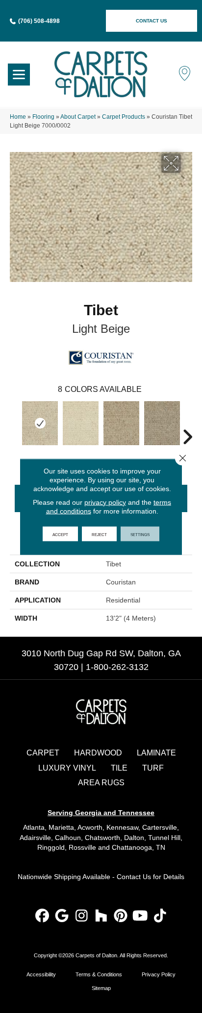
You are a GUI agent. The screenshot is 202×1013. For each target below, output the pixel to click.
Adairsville (35, 837)
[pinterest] (120, 916)
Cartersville (159, 827)
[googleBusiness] (62, 916)
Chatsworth (102, 837)
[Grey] (162, 423)
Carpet (42, 753)
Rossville (82, 847)
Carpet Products (123, 116)
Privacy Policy (159, 974)
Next (187, 422)
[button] (151, 21)
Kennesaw (122, 827)
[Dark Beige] (121, 423)
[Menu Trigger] (19, 75)
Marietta (61, 827)
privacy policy (105, 502)
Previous (14, 422)
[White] (80, 423)
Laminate (156, 753)
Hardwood (98, 753)
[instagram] (81, 916)
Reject (99, 533)
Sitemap (101, 988)
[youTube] (140, 916)
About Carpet (78, 116)
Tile (119, 768)
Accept (60, 533)
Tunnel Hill (164, 837)
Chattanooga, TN (138, 847)
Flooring (43, 116)
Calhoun (68, 837)
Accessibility (41, 974)
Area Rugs (101, 782)
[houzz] (101, 916)
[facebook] (42, 916)
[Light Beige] (40, 423)
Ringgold (51, 847)
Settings (140, 533)
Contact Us (134, 877)
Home (18, 116)
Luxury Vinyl (67, 768)
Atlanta (34, 827)
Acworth (89, 827)
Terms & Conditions (99, 974)
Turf (153, 768)
